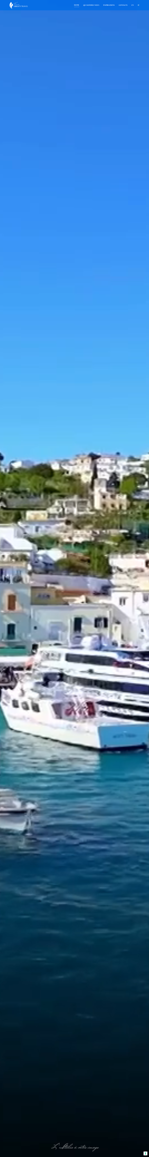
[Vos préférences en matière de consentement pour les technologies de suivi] (145, 1153)
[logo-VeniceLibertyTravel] (19, 3)
